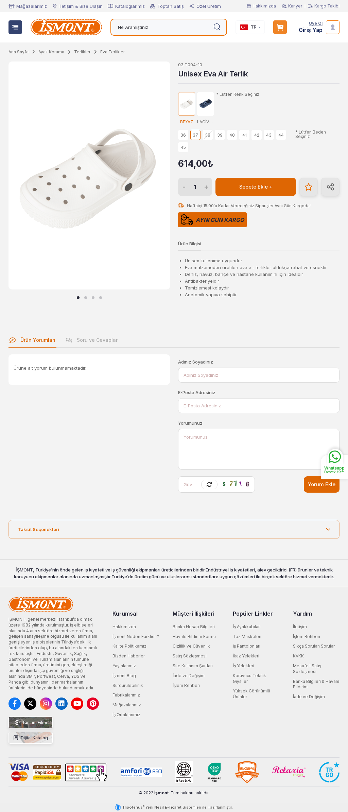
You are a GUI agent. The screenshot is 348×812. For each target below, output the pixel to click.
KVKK (298, 655)
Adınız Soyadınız (195, 362)
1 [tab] (78, 297)
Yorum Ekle (321, 484)
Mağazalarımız (31, 6)
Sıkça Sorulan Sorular (314, 646)
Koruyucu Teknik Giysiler (249, 678)
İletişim (300, 626)
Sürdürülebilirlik (127, 685)
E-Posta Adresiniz (196, 392)
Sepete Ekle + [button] (256, 187)
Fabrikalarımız (126, 695)
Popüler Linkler (253, 613)
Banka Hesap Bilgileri (194, 626)
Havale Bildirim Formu (194, 636)
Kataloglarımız (130, 6)
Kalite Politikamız (129, 646)
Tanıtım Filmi (34, 722)
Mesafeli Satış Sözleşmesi (307, 668)
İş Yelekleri (243, 665)
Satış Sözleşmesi (190, 655)
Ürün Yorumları (37, 340)
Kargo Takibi (327, 6)
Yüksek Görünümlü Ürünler (251, 693)
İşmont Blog (124, 675)
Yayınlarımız (124, 665)
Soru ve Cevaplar (96, 340)
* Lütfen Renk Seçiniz (237, 94)
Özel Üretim (208, 6)
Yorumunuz (190, 423)
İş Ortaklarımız (126, 714)
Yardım (302, 613)
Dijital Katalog (34, 737)
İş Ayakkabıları (247, 626)
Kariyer (295, 6)
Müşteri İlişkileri (193, 613)
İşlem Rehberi (186, 685)
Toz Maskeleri (247, 636)
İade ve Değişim (189, 675)
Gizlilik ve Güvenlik (191, 646)
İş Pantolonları (246, 646)
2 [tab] (85, 297)
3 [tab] (93, 297)
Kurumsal (125, 613)
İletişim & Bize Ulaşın (81, 6)
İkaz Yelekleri (246, 655)
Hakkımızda (264, 6)
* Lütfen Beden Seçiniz (310, 134)
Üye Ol (316, 23)
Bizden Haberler (128, 655)
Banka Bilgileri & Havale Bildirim (316, 684)
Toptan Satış (170, 6)
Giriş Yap (311, 30)
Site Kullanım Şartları (193, 665)
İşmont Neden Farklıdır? (135, 636)
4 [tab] (100, 297)
